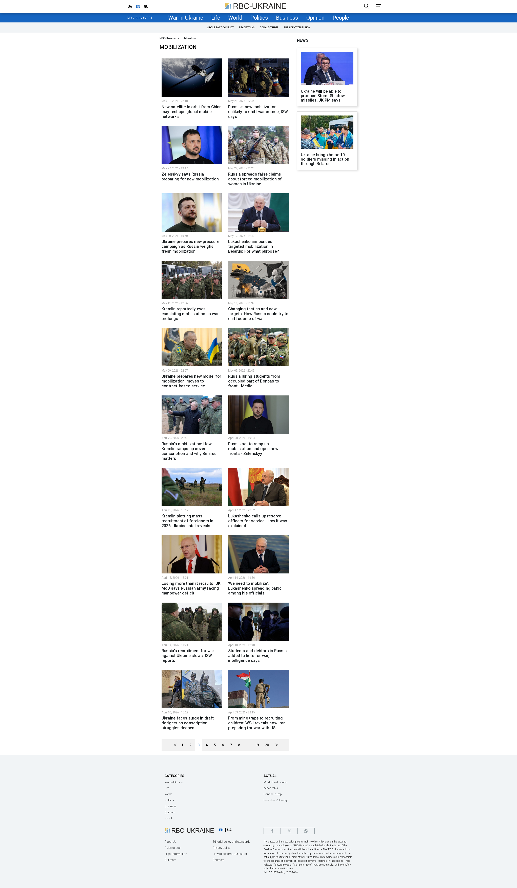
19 (257, 745)
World (235, 18)
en (138, 6)
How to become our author (230, 853)
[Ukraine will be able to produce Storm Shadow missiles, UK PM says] (327, 69)
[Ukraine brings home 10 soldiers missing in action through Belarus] (327, 132)
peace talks (247, 27)
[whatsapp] (306, 831)
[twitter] (289, 831)
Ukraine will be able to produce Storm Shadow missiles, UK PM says (323, 95)
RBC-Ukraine (168, 38)
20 (267, 745)
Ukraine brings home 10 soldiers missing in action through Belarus (325, 159)
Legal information (176, 853)
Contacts (218, 860)
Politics (259, 18)
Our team (170, 860)
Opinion (315, 18)
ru (146, 6)
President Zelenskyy (297, 27)
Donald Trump (269, 27)
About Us (170, 841)
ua (130, 6)
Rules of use (172, 847)
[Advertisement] (327, 239)
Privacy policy (221, 847)
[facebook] (272, 831)
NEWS (302, 40)
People (341, 18)
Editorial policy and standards (231, 841)
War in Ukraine (185, 18)
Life (215, 18)
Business (287, 18)
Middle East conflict (220, 27)
